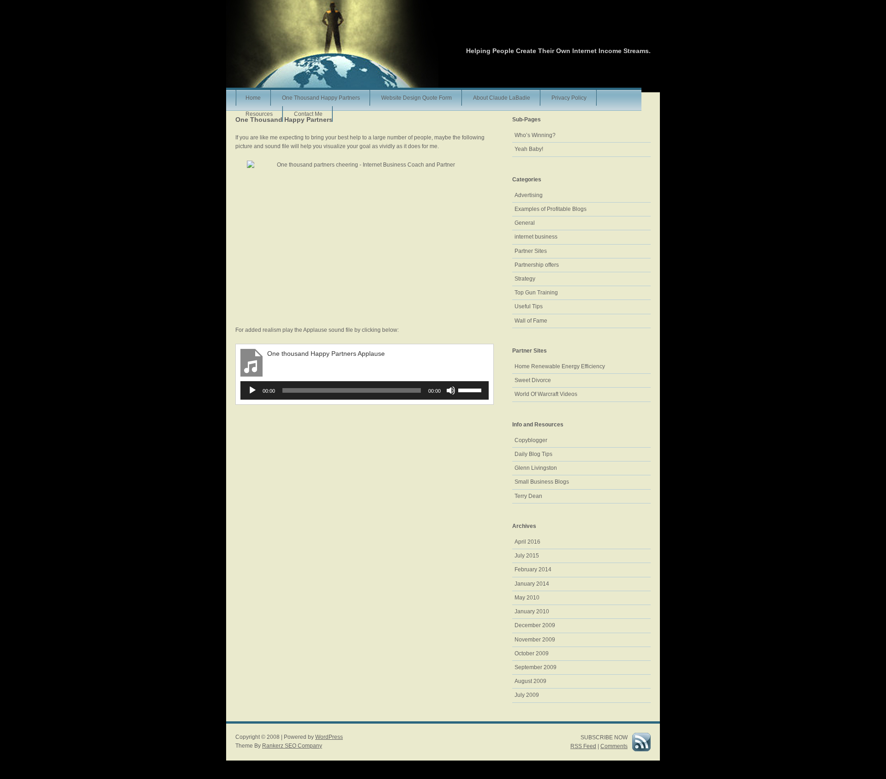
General (525, 223)
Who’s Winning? (535, 135)
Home (253, 98)
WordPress (329, 737)
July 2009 (527, 695)
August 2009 (530, 681)
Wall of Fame (531, 321)
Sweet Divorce (533, 380)
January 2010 (532, 611)
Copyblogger (531, 440)
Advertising (529, 195)
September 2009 (536, 667)
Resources (259, 114)
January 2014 (532, 584)
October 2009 (532, 653)
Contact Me (308, 114)
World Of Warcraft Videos (546, 394)
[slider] (471, 389)
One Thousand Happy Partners (321, 98)
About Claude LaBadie (501, 98)
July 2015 (527, 555)
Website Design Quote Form (416, 98)
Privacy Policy (569, 98)
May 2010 (527, 597)
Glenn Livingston (536, 468)
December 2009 (535, 625)
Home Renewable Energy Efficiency (560, 366)
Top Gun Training (536, 292)
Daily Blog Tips (533, 454)
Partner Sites (531, 251)
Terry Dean (528, 496)
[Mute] (450, 390)
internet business (536, 237)
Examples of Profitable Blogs (551, 209)
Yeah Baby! (529, 149)
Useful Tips (529, 306)
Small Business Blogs (542, 482)
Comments (614, 746)
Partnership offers (537, 265)
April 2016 (527, 542)
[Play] (252, 390)
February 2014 (533, 569)
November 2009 (535, 639)
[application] (364, 390)
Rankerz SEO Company (292, 746)
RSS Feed (583, 746)
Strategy (525, 279)
